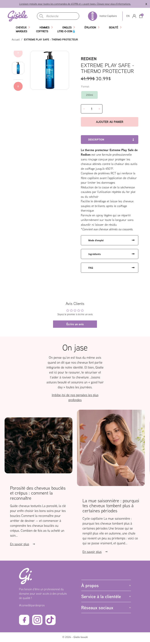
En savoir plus (19, 544)
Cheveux (21, 27)
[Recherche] (41, 16)
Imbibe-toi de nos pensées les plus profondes (75, 397)
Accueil (16, 39)
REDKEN (89, 58)
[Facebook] (24, 620)
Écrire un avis (75, 324)
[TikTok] (50, 620)
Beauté (113, 27)
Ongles (67, 27)
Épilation (90, 27)
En (128, 16)
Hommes (44, 27)
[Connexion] (134, 16)
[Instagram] (37, 620)
